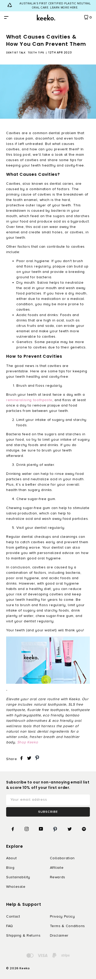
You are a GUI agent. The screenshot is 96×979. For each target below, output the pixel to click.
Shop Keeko (27, 742)
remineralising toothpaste (29, 400)
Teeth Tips (36, 52)
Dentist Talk (16, 52)
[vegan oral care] (48, 660)
